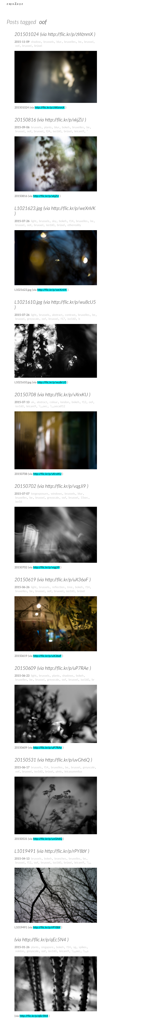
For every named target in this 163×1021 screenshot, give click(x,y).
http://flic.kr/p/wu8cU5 (51, 382)
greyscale (33, 319)
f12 (84, 402)
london (64, 402)
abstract (57, 315)
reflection (58, 587)
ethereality (74, 225)
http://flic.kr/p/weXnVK (52, 290)
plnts (59, 771)
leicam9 (79, 131)
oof (17, 46)
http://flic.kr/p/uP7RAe (47, 747)
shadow (36, 42)
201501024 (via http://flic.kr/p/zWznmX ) (54, 34)
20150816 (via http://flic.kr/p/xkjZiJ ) (50, 120)
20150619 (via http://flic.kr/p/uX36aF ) (52, 579)
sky (54, 221)
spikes (82, 947)
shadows (67, 675)
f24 (48, 131)
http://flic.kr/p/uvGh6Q (47, 839)
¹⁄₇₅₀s (86, 951)
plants (48, 127)
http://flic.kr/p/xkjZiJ (46, 196)
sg (74, 947)
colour (54, 402)
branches (60, 858)
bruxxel (27, 46)
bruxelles (70, 42)
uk (32, 402)
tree (69, 587)
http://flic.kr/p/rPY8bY (46, 927)
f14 (71, 221)
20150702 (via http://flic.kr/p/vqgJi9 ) (51, 486)
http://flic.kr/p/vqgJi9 (46, 567)
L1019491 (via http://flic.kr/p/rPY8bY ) (51, 851)
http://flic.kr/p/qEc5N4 (34, 1016)
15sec (84, 497)
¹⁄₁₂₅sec (43, 406)
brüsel (38, 46)
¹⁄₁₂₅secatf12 (57, 406)
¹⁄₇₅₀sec (76, 951)
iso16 (18, 501)
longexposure (39, 493)
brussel (88, 42)
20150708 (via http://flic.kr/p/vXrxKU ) (52, 394)
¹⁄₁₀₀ (89, 862)
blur (59, 42)
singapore (47, 947)
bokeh (66, 127)
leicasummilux (73, 771)
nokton (19, 951)
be (80, 42)
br (93, 679)
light (33, 221)
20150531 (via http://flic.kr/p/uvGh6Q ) (53, 760)
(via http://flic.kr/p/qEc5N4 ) (41, 939)
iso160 (57, 131)
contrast (70, 315)
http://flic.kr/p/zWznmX (50, 107)
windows (56, 493)
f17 (63, 319)
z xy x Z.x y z (15, 4)
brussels (48, 42)
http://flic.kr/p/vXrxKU (47, 474)
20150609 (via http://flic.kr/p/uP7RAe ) (52, 668)
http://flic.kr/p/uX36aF (47, 656)
